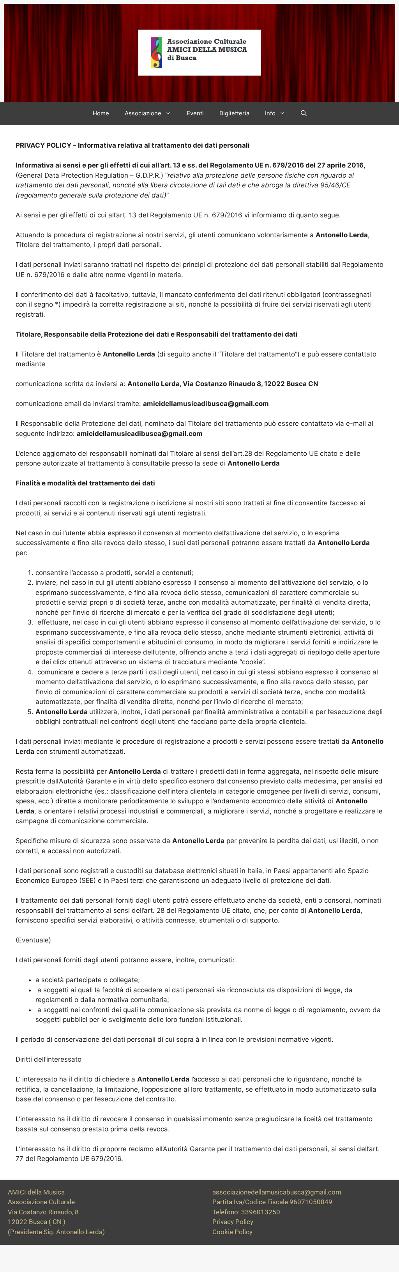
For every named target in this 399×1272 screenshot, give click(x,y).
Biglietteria (234, 113)
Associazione (143, 113)
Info (270, 113)
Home (101, 113)
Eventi (195, 113)
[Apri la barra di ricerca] (303, 113)
